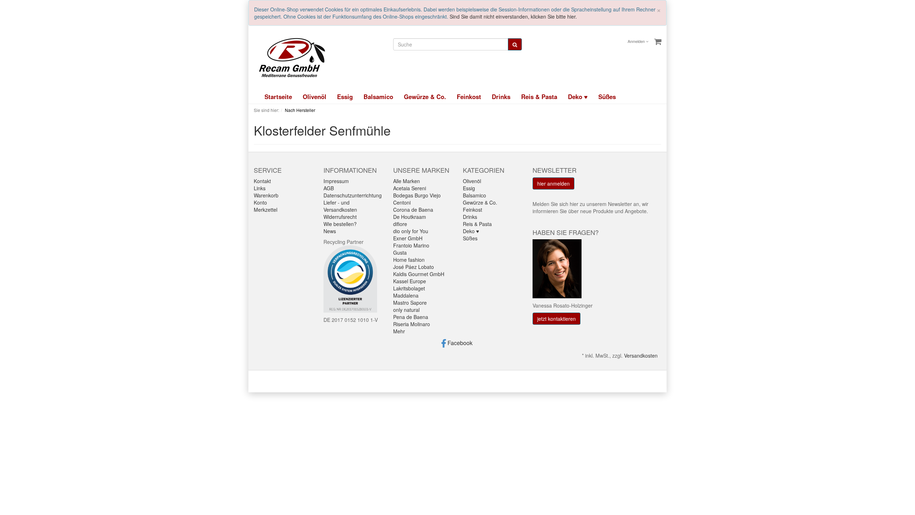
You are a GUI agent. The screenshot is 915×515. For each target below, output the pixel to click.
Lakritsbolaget (409, 288)
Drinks (501, 96)
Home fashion (409, 259)
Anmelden (637, 41)
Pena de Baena (410, 316)
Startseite (278, 96)
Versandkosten (641, 355)
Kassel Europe (409, 281)
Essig (345, 96)
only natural (406, 309)
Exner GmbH (407, 238)
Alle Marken (406, 181)
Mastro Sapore (410, 302)
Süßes (607, 96)
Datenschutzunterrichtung (352, 195)
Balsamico (378, 96)
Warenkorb (266, 195)
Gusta (400, 252)
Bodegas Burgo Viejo (417, 195)
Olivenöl (314, 96)
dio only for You (410, 231)
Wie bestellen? (340, 223)
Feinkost (469, 96)
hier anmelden (553, 183)
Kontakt (262, 181)
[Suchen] (515, 44)
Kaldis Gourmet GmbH (418, 274)
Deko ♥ (578, 96)
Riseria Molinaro (411, 324)
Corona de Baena (413, 209)
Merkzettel (265, 209)
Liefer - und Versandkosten (340, 206)
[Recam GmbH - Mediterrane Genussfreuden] (289, 56)
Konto (260, 202)
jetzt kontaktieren (556, 318)
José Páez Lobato (413, 266)
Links (260, 188)
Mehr (399, 331)
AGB (328, 188)
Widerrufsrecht (340, 216)
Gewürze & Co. (425, 96)
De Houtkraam (409, 216)
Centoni (402, 202)
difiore (400, 223)
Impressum (336, 181)
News (329, 231)
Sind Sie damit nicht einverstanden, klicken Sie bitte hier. (513, 16)
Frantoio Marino (411, 245)
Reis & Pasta (539, 96)
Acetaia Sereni (409, 188)
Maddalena (406, 295)
